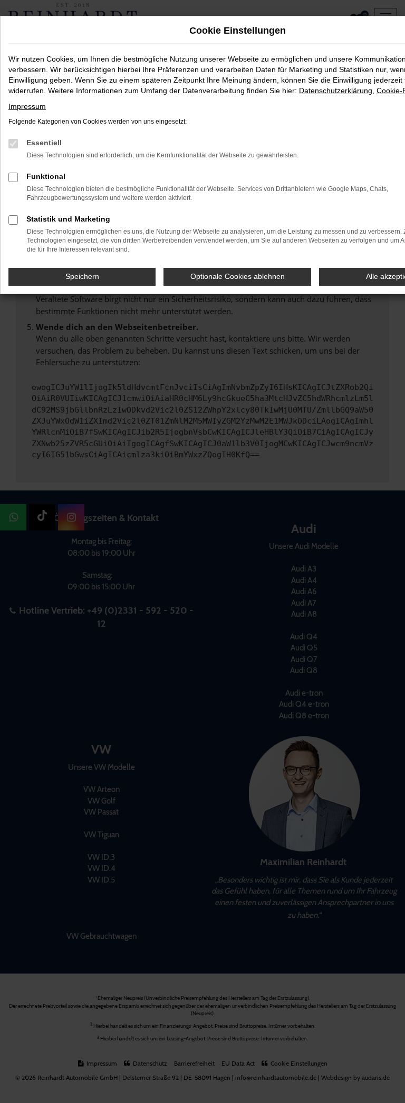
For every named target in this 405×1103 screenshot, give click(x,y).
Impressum (27, 106)
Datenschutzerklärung (335, 90)
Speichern (82, 276)
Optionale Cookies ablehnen (237, 276)
